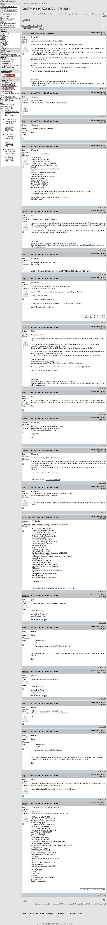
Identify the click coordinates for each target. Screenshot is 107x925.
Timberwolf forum (7, 88)
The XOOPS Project (66, 924)
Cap (23, 93)
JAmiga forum (6, 78)
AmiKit (2, 39)
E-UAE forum (6, 73)
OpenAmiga (4, 27)
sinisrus (24, 804)
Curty (24, 254)
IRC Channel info (6, 14)
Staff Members (5, 101)
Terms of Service (5, 99)
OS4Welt (3, 29)
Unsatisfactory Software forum (11, 93)
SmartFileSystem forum (9, 86)
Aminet (2, 35)
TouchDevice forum (8, 89)
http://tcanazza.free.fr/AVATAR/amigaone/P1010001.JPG (50, 813)
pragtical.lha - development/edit (10, 135)
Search (2, 108)
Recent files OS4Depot (8, 10)
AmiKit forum (6, 63)
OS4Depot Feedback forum (10, 56)
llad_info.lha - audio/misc (9, 128)
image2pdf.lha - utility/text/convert (11, 120)
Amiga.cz (3, 48)
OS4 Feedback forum (8, 54)
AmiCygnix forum (7, 59)
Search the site (5, 110)
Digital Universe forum (9, 69)
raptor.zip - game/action (9, 143)
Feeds (2, 5)
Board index (26, 3)
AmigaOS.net (5, 33)
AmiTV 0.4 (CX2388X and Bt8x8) (46, 8)
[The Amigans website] (8, 1)
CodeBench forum (7, 67)
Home (2, 3)
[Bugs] (12, 25)
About (2, 95)
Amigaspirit (4, 37)
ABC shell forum (7, 61)
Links (2, 22)
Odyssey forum (6, 80)
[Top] (102, 88)
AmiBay (3, 41)
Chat (1, 12)
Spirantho (25, 33)
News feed (4, 7)
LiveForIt (25, 596)
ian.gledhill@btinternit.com (40, 82)
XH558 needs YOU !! (53, 480)
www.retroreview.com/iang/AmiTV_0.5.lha (45, 361)
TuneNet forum (6, 91)
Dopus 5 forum (6, 71)
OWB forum (5, 82)
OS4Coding (4, 42)
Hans (24, 121)
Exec (2, 46)
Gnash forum (6, 74)
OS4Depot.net (5, 25)
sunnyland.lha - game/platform (10, 150)
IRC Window (4, 16)
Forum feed (4, 9)
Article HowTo (5, 106)
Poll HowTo (4, 105)
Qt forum (4, 84)
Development (35, 3)
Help (1, 103)
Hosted (2, 50)
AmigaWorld (4, 44)
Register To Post (27, 901)
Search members (5, 112)
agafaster (25, 450)
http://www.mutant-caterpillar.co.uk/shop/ (65, 83)
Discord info (4, 18)
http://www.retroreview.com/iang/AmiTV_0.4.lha (47, 41)
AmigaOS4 (45, 3)
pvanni (24, 418)
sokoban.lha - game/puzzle (9, 158)
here (80, 402)
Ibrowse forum (6, 76)
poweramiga (26, 517)
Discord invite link (6, 20)
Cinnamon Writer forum (9, 65)
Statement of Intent (6, 97)
